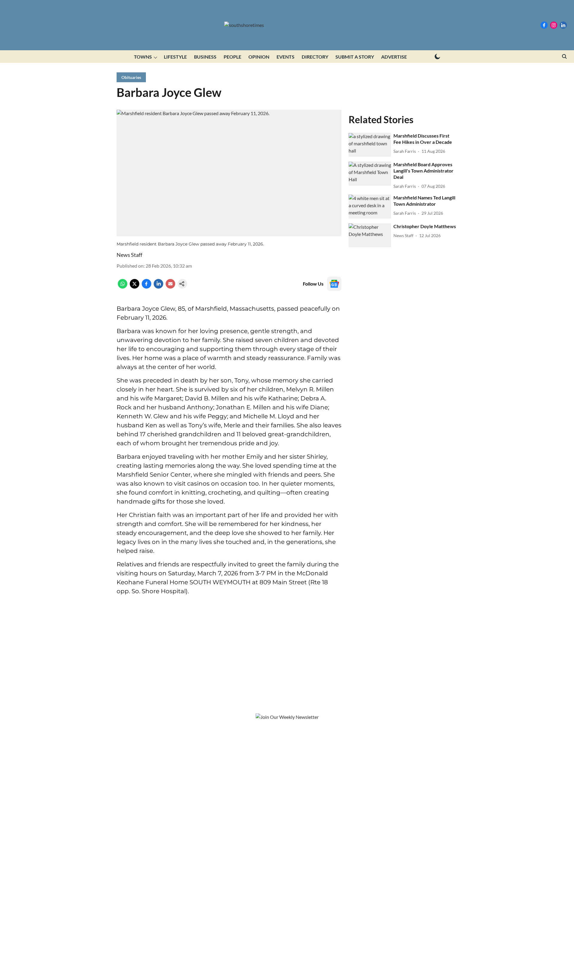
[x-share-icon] (134, 286)
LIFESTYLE (175, 57)
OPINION (258, 57)
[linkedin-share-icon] (158, 286)
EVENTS (285, 57)
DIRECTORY (315, 57)
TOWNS (143, 57)
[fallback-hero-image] (370, 145)
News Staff (129, 254)
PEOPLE (232, 57)
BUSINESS (205, 57)
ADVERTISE (394, 57)
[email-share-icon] (170, 286)
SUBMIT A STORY (354, 57)
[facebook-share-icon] (146, 286)
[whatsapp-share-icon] (122, 286)
